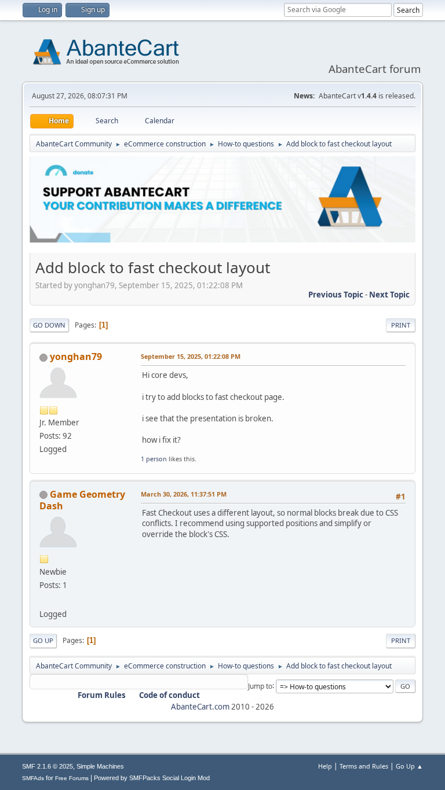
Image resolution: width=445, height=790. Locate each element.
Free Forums (72, 778)
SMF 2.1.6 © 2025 (47, 766)
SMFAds (33, 778)
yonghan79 (76, 356)
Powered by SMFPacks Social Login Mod (152, 777)
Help (325, 766)
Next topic (389, 294)
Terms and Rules (364, 766)
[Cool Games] (44, 600)
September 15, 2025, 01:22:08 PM (190, 356)
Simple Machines (100, 766)
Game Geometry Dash (82, 500)
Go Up (43, 640)
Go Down (49, 325)
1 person (154, 458)
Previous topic (335, 294)
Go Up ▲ (409, 766)
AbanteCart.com (200, 706)
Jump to (260, 685)
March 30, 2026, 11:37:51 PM (184, 494)
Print (400, 325)
